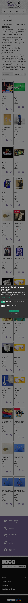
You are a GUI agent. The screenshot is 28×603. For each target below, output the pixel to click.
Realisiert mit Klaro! (22, 316)
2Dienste (8, 303)
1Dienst (8, 307)
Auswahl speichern (14, 313)
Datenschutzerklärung (6, 297)
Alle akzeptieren (13, 311)
